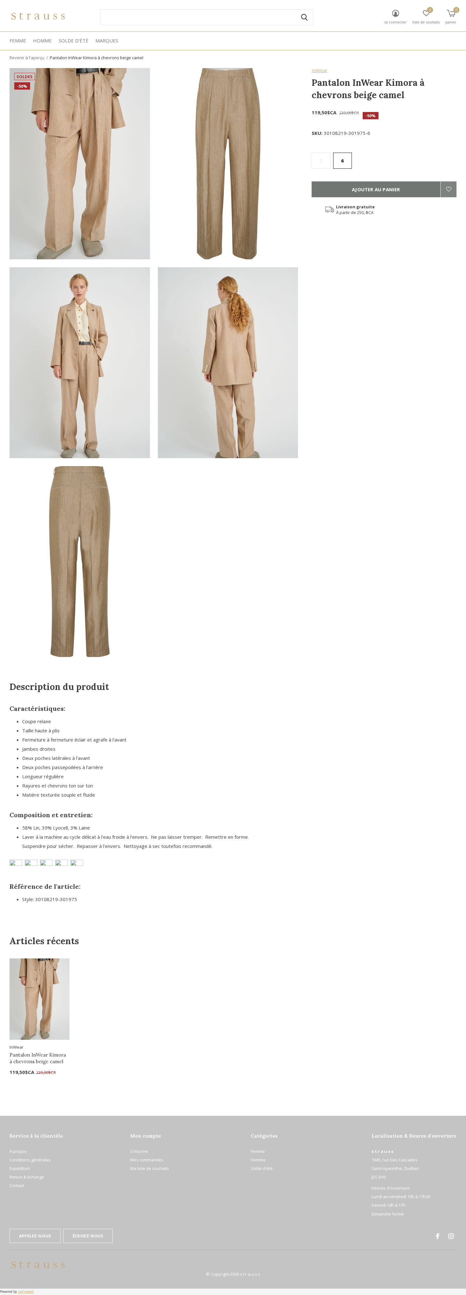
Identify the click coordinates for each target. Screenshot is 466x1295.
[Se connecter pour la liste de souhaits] (448, 189)
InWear (319, 70)
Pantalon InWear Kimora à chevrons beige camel (38, 1058)
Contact (17, 1185)
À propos (18, 1151)
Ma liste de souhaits (149, 1168)
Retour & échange (27, 1177)
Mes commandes (146, 1160)
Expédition (20, 1168)
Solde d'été (73, 40)
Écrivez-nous (88, 1236)
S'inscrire (139, 1151)
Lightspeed (26, 1291)
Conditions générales (30, 1160)
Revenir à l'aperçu (27, 57)
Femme (18, 40)
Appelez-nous (35, 1236)
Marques (106, 40)
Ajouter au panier (376, 189)
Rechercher (304, 17)
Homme (42, 40)
